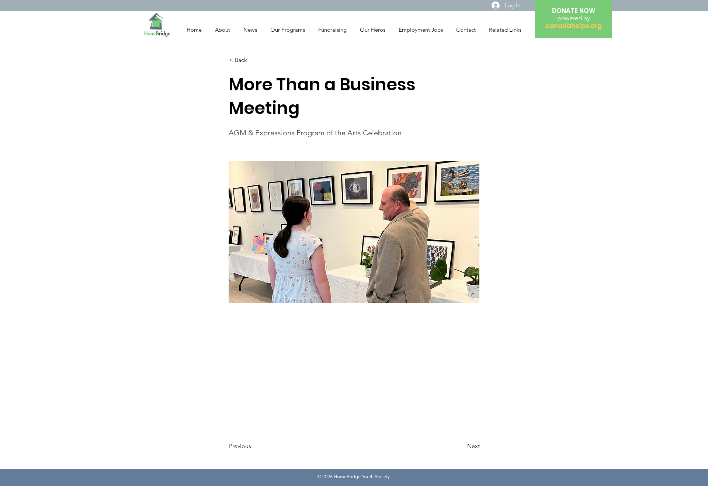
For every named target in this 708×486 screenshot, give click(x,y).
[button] (253, 60)
